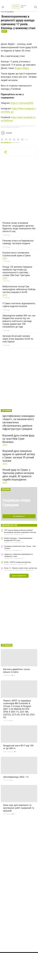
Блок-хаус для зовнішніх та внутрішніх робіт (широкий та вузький (18, 808)
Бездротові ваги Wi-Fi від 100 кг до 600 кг (18, 747)
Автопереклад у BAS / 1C (16, 777)
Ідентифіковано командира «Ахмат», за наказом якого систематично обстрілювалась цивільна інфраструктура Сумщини (18, 422)
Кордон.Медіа (21, 68)
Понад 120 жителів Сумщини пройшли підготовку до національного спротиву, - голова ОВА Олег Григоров (17, 271)
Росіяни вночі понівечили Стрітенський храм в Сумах (16, 254)
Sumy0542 (9, 133)
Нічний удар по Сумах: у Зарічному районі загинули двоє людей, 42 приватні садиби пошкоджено (18, 474)
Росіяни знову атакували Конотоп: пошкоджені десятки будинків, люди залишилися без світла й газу (18, 227)
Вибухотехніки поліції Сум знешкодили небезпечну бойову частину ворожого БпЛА (18, 289)
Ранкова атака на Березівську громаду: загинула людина (18, 242)
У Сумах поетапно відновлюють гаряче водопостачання (18, 305)
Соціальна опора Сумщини (16, 502)
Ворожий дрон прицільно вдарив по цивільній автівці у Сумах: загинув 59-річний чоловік (18, 455)
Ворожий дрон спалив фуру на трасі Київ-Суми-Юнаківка (18, 439)
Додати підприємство (19, 576)
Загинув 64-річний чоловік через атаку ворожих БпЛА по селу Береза (17, 339)
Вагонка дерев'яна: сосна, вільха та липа (16, 670)
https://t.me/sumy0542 (22, 103)
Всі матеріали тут (19, 516)
